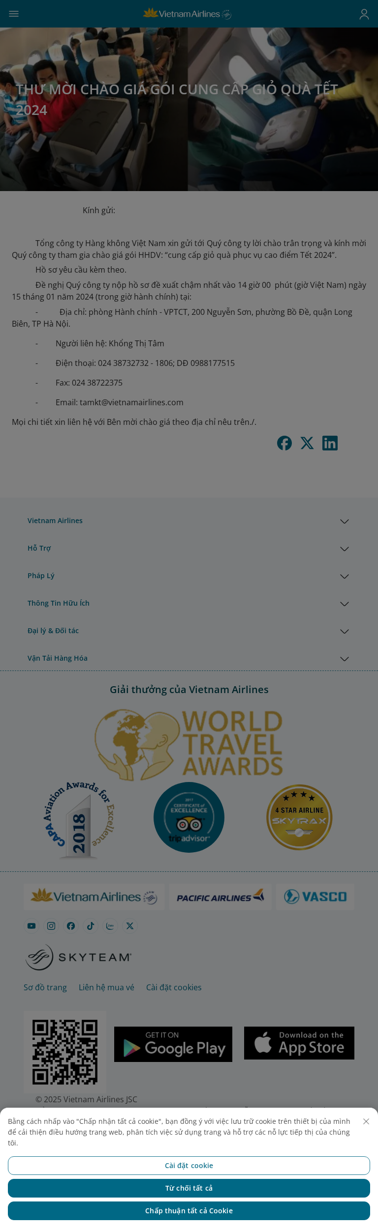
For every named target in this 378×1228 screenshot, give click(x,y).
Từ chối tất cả (189, 1188)
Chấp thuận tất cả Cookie (188, 1210)
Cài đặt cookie (189, 1165)
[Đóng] (366, 1121)
